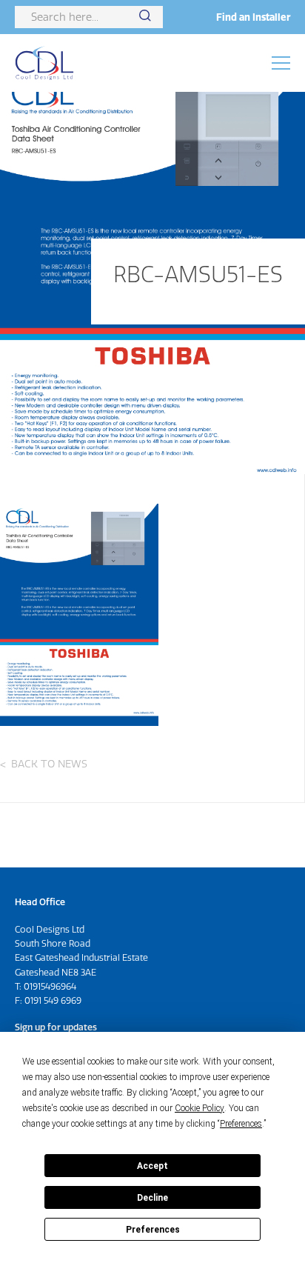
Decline (152, 1198)
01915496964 (50, 986)
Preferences (153, 1229)
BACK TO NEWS (49, 763)
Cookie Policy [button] (199, 1108)
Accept (152, 1166)
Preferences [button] (241, 1124)
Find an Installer (253, 17)
